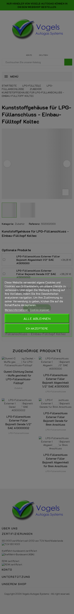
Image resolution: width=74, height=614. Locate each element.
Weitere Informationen (17, 309)
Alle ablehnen (37, 318)
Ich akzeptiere (37, 328)
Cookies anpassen (39, 309)
